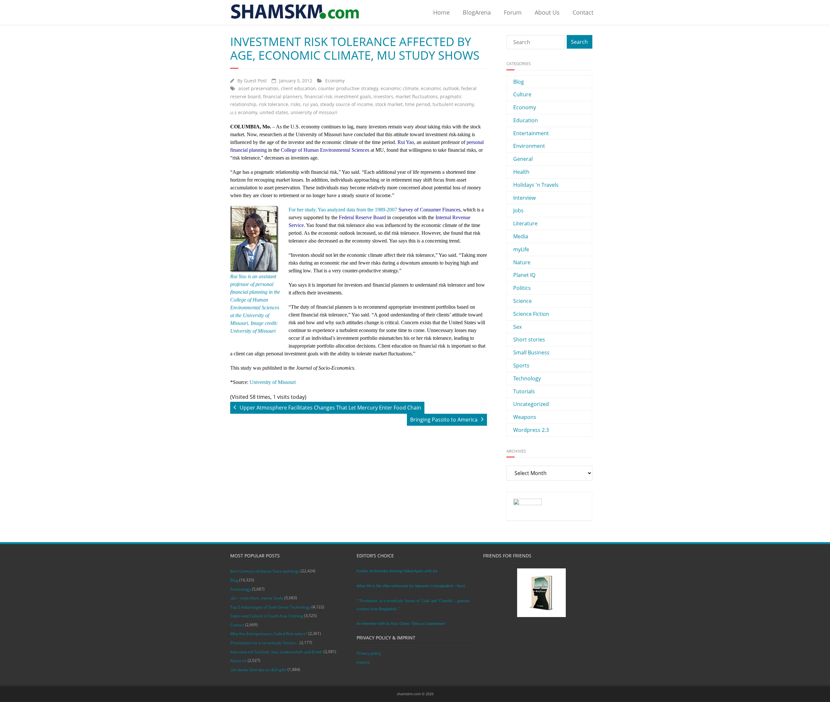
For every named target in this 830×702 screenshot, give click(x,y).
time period (417, 104)
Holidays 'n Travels (536, 184)
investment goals (352, 96)
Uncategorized (531, 404)
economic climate (400, 88)
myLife (521, 249)
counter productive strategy (348, 88)
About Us (547, 12)
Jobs (518, 210)
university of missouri (314, 112)
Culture (522, 94)
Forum (513, 12)
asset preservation (258, 88)
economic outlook (440, 88)
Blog (518, 81)
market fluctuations (417, 96)
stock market (389, 104)
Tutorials (524, 391)
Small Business (531, 352)
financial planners (282, 96)
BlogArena (477, 12)
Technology (527, 378)
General (523, 158)
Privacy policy (369, 653)
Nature (521, 262)
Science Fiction (531, 313)
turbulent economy (453, 104)
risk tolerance (273, 104)
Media (520, 236)
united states (274, 112)
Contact (583, 12)
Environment (529, 145)
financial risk (318, 96)
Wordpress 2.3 (531, 430)
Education (525, 120)
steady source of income (346, 104)
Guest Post (255, 80)
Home (441, 12)
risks (295, 104)
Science (522, 300)
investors (383, 96)
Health (521, 171)
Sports (521, 365)
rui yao (310, 104)
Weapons (524, 417)
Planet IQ (524, 275)
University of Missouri (273, 382)
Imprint (363, 662)
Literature (525, 223)
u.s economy (243, 112)
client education (298, 88)
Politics (522, 288)
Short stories (529, 339)
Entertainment (531, 133)
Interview (524, 197)
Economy (335, 80)
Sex (517, 326)
